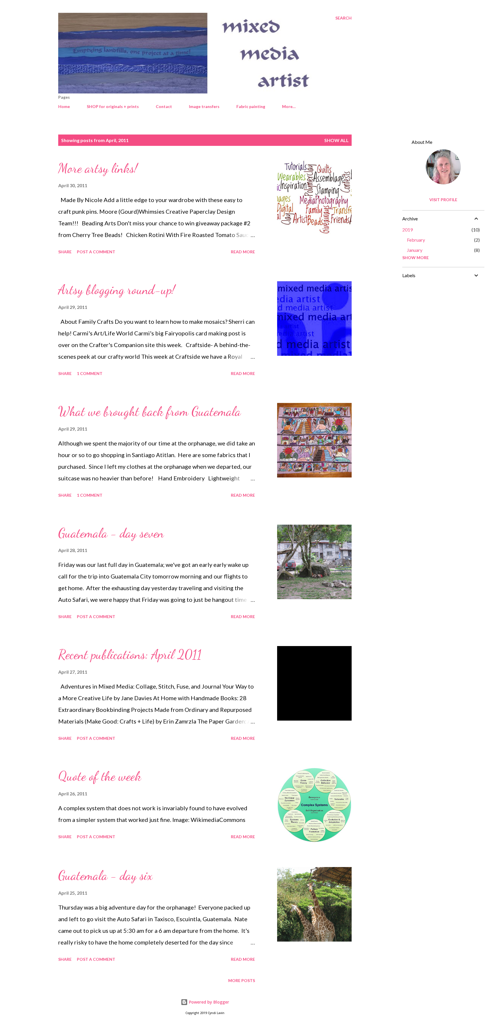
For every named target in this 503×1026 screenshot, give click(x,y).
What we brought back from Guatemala (149, 411)
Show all (336, 140)
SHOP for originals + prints (113, 106)
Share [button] (65, 251)
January (414, 250)
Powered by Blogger (208, 1002)
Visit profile (443, 199)
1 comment (89, 373)
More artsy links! (97, 168)
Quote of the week (99, 776)
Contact (164, 106)
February (416, 240)
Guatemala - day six (105, 875)
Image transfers (204, 106)
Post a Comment (96, 251)
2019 (407, 229)
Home (64, 106)
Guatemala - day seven (111, 533)
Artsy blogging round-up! (116, 289)
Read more (243, 251)
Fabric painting (250, 106)
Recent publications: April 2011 (130, 654)
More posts (241, 980)
